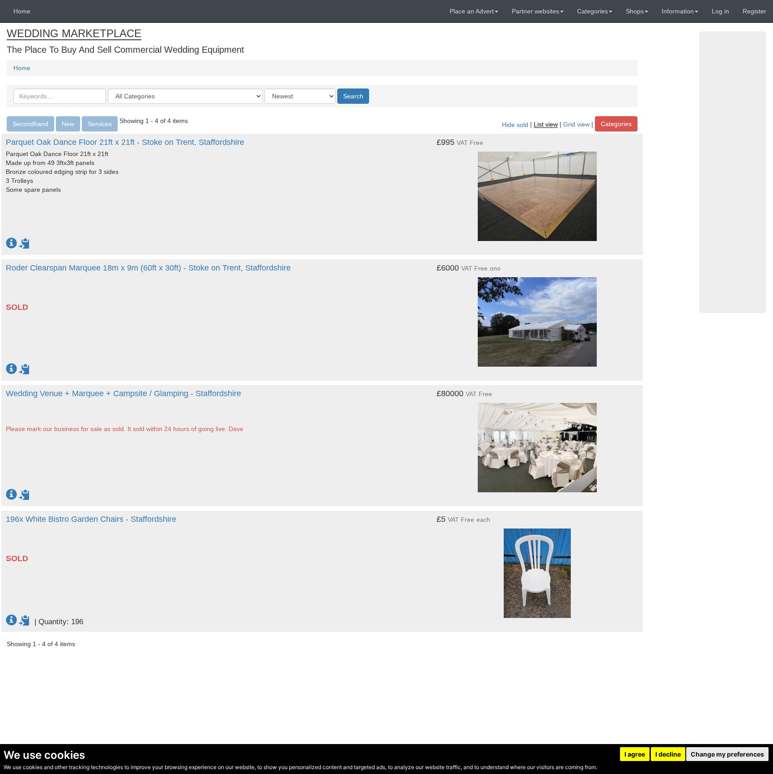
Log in (720, 11)
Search (353, 96)
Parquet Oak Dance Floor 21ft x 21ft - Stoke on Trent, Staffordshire (125, 142)
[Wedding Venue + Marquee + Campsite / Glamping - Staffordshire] (537, 443)
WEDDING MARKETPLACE (74, 33)
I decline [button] (668, 754)
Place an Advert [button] (472, 11)
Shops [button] (635, 11)
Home (21, 11)
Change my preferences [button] (727, 754)
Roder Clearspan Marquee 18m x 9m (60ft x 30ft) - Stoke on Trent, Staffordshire (148, 267)
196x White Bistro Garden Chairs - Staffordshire (91, 519)
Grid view (576, 124)
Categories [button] (592, 11)
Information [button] (678, 11)
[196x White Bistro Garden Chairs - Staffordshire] (537, 569)
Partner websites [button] (535, 11)
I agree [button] (634, 754)
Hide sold (515, 124)
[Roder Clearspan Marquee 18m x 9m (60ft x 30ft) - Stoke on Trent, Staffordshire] (537, 317)
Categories (616, 123)
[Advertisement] (732, 172)
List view (546, 124)
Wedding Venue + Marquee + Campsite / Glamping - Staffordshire (123, 393)
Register (754, 11)
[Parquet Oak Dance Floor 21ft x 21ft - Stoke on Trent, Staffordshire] (537, 192)
